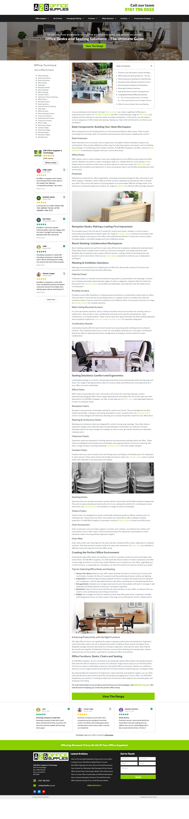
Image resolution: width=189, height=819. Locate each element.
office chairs (128, 399)
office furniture (111, 112)
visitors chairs (124, 520)
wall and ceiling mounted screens (108, 319)
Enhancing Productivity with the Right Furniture (136, 100)
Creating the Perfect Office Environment (132, 95)
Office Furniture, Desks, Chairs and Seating (133, 104)
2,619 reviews (108, 735)
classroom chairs (113, 446)
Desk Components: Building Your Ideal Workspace (135, 79)
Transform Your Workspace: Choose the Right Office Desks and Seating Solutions (135, 73)
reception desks (124, 234)
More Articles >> (94, 785)
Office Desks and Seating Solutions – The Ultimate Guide (135, 76)
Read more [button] (41, 189)
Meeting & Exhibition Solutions (129, 88)
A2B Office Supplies (102, 114)
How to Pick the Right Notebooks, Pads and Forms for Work (91, 759)
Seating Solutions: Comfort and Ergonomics (133, 91)
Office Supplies (41, 18)
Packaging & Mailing (73, 18)
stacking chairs (91, 506)
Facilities (124, 18)
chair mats (136, 545)
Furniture (91, 18)
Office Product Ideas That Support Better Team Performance (92, 771)
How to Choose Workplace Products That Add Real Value (90, 777)
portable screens (80, 303)
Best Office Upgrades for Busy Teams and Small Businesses (91, 765)
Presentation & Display (142, 18)
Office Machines (108, 18)
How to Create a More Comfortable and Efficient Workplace (91, 774)
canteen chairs (135, 457)
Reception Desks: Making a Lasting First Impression (135, 82)
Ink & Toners (57, 18)
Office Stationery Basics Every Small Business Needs (89, 780)
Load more (51, 299)
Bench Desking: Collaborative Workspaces (133, 85)
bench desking (112, 256)
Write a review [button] (51, 163)
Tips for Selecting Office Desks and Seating (134, 97)
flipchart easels (91, 284)
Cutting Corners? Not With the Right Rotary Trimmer (89, 762)
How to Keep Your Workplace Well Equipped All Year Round (91, 768)
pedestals (121, 186)
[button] (151, 66)
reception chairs (143, 413)
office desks (144, 114)
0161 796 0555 (139, 9)
